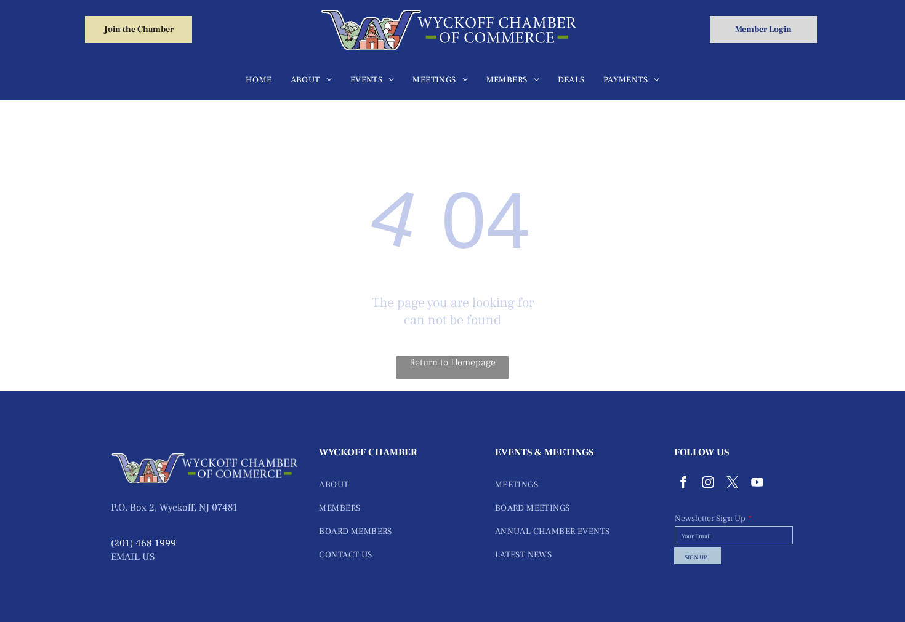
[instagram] (708, 484)
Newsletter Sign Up (710, 518)
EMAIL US (133, 557)
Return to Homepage (452, 362)
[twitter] (732, 484)
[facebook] (683, 484)
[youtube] (757, 484)
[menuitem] (258, 80)
